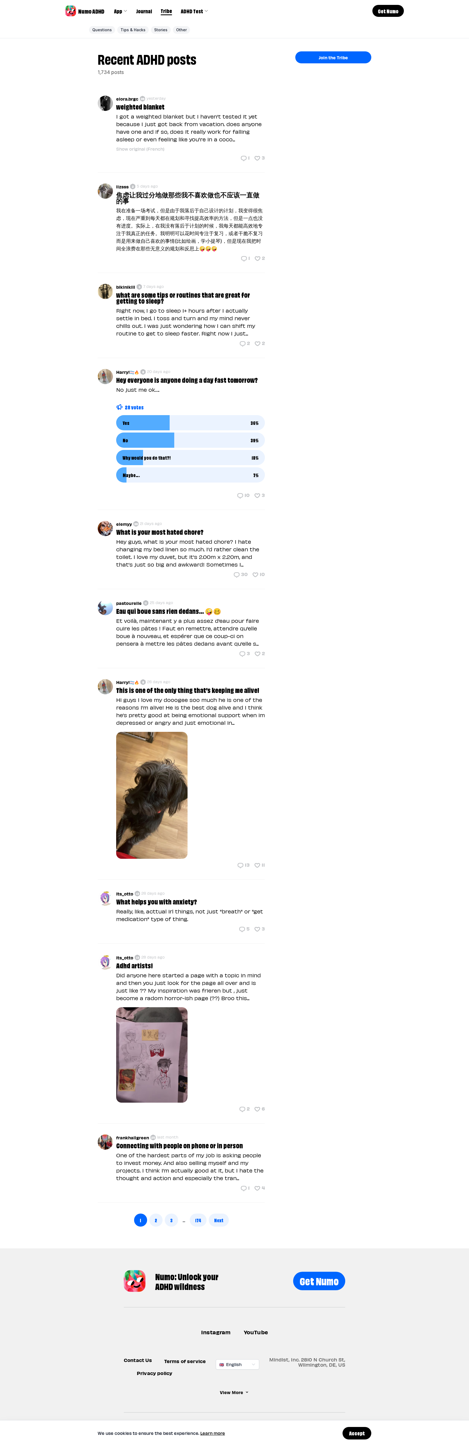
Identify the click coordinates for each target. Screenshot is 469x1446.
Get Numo (319, 1280)
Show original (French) (140, 148)
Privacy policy (154, 1373)
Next (218, 1220)
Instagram (216, 1332)
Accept (357, 1433)
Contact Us (138, 1360)
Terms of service (185, 1361)
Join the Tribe (333, 57)
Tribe (166, 10)
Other (181, 29)
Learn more (212, 1433)
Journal (144, 11)
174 (198, 1220)
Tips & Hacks (133, 29)
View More (231, 1392)
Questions (102, 29)
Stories (160, 29)
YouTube (256, 1332)
